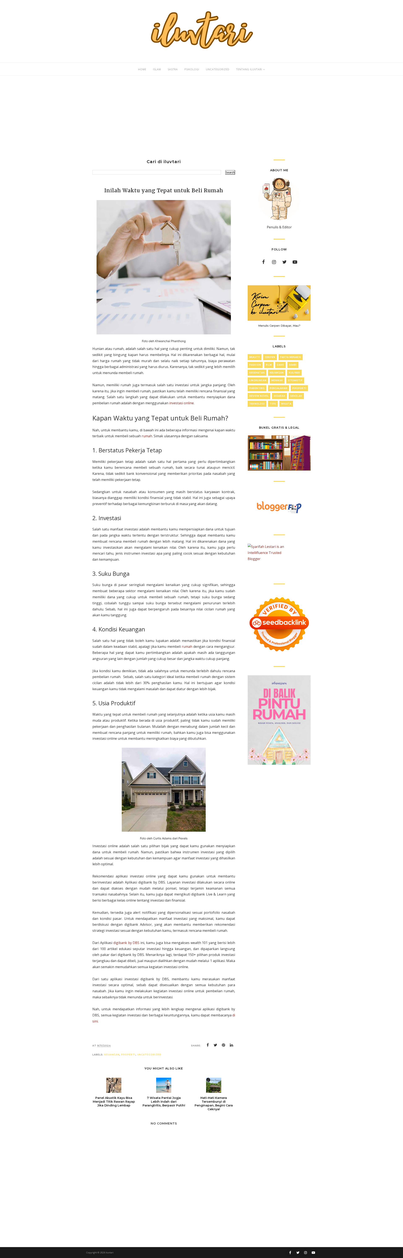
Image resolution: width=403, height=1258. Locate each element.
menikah (277, 380)
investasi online (181, 403)
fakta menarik (290, 357)
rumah (147, 436)
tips (273, 403)
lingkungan (257, 380)
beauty (254, 357)
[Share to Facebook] (207, 1045)
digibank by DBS (126, 942)
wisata (286, 403)
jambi (293, 365)
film (269, 365)
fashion (255, 365)
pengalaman (278, 388)
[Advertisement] (201, 117)
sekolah (296, 396)
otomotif (295, 380)
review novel (259, 396)
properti (128, 1054)
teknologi (257, 403)
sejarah (279, 396)
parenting (257, 388)
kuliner (294, 372)
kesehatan (257, 372)
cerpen (270, 357)
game (280, 365)
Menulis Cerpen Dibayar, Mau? (279, 325)
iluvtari (110, 1252)
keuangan (111, 1054)
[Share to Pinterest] (223, 1045)
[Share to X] (215, 1045)
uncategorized (149, 1054)
